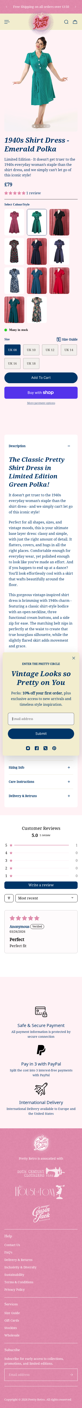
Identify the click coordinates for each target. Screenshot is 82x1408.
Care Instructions (21, 781)
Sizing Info (16, 767)
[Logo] (41, 21)
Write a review (41, 885)
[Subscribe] (71, 1375)
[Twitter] (45, 748)
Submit (41, 734)
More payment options (41, 403)
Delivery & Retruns (23, 796)
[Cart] (75, 22)
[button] (15, 193)
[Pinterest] (54, 748)
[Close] (74, 658)
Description (17, 446)
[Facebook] (37, 748)
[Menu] (7, 22)
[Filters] (9, 898)
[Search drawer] (66, 22)
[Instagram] (28, 748)
